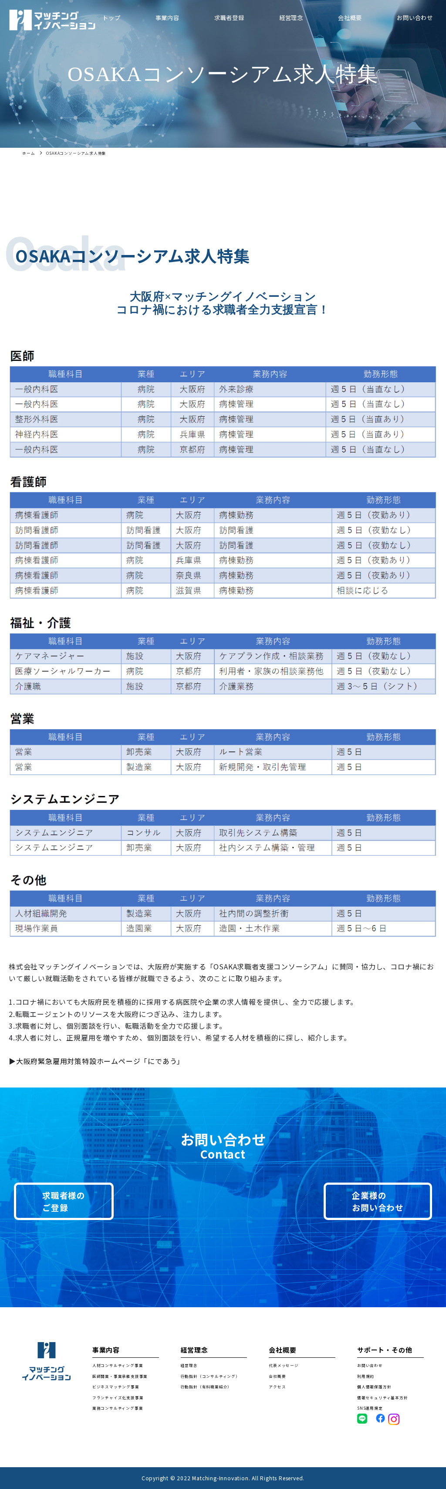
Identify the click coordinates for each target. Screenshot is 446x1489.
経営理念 (291, 18)
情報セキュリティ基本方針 (382, 1397)
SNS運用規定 (370, 1408)
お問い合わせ (415, 18)
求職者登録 (229, 18)
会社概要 (350, 18)
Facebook (385, 1418)
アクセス (277, 1386)
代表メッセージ (284, 1365)
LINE (362, 1419)
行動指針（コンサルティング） (210, 1376)
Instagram (399, 1419)
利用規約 (365, 1376)
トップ (111, 18)
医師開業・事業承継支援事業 (120, 1376)
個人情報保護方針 (374, 1386)
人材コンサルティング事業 (117, 1365)
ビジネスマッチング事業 (115, 1386)
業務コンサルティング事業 (117, 1408)
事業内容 (167, 18)
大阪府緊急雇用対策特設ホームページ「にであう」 (100, 1061)
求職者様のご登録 (63, 1201)
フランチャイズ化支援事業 (118, 1397)
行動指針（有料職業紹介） (206, 1386)
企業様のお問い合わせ (378, 1201)
